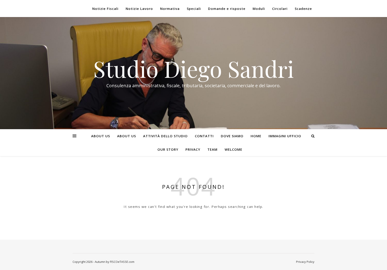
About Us (100, 136)
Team (212, 149)
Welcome (233, 149)
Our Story (167, 149)
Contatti (204, 136)
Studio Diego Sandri (193, 68)
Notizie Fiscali (105, 8)
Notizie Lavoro (139, 8)
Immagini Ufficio (285, 136)
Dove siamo (232, 136)
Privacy (192, 149)
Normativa (170, 8)
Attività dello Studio (165, 136)
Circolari (280, 8)
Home (256, 136)
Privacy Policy (305, 262)
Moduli (259, 8)
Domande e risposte (226, 8)
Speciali (194, 8)
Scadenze (303, 8)
